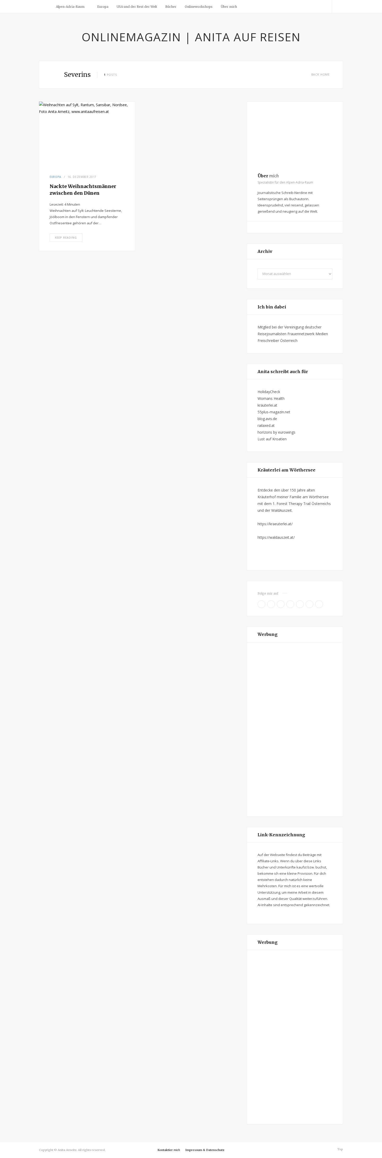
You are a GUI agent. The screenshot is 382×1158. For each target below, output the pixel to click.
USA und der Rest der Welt (137, 7)
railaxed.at (266, 425)
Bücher (170, 7)
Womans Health (271, 398)
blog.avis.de (267, 418)
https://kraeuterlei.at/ (275, 523)
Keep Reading (66, 237)
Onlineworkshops (199, 7)
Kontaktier (168, 1150)
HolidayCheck (269, 391)
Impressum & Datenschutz (204, 1150)
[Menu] (45, 6)
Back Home (320, 74)
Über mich (229, 7)
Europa (102, 7)
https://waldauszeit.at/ (276, 537)
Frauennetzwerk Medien (307, 333)
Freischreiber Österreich (278, 340)
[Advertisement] (295, 729)
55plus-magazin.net (274, 411)
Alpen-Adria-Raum (70, 7)
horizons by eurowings (276, 432)
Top (340, 1149)
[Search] (337, 6)
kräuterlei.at (267, 405)
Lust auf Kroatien (272, 438)
